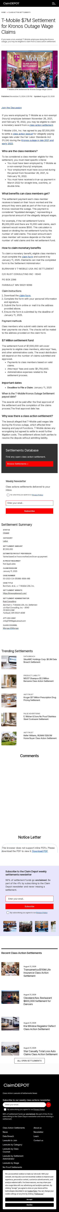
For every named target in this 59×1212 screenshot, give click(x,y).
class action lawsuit (23, 133)
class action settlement (41, 125)
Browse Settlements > (17, 464)
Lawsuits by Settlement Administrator (13, 1157)
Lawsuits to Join (10, 1140)
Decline (29, 1205)
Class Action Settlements (19, 12)
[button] (53, 3)
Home (3, 12)
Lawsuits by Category (12, 1144)
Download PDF (40, 851)
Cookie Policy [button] (32, 1191)
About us (38, 1128)
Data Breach (8, 1136)
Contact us (38, 1140)
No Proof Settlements (12, 1167)
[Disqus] (29, 796)
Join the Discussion (11, 107)
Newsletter (38, 1132)
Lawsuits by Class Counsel (11, 1150)
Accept (29, 1199)
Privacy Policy (37, 495)
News (5, 1132)
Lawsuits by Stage (11, 1163)
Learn (36, 1136)
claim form (27, 256)
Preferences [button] (39, 1194)
